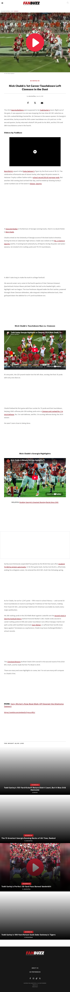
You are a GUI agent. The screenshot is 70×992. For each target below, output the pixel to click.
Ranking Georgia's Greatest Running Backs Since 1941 (38, 502)
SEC (12, 11)
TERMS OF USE (35, 985)
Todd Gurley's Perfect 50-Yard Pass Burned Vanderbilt (26, 886)
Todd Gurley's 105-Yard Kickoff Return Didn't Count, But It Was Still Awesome (35, 788)
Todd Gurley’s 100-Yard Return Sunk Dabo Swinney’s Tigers (28, 935)
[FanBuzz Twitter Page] (39, 978)
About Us (35, 968)
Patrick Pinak (29, 937)
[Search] (67, 2)
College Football (5, 11)
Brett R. (36, 792)
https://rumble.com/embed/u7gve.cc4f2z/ (19, 712)
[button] (2, 3)
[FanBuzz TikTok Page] (36, 978)
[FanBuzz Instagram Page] (33, 978)
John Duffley (32, 96)
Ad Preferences (35, 972)
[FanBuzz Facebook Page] (30, 978)
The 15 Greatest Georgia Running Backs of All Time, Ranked (28, 838)
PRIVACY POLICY (35, 986)
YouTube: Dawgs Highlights (9, 73)
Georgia (16, 11)
